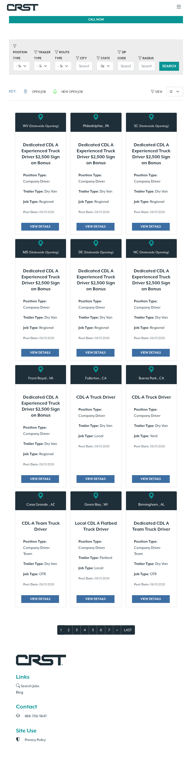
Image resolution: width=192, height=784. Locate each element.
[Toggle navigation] (178, 7)
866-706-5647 (35, 716)
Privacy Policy (35, 740)
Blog (19, 692)
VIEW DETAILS (40, 227)
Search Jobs (29, 686)
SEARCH (169, 66)
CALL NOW (96, 20)
